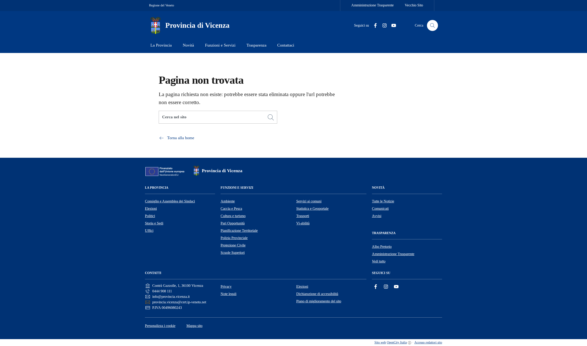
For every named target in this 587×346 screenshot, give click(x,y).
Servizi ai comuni (308, 201)
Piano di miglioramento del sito (318, 301)
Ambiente (228, 201)
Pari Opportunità (233, 223)
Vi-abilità (303, 223)
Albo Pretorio (382, 247)
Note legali (228, 294)
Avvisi (376, 216)
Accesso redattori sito (428, 342)
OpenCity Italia (397, 342)
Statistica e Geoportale (312, 208)
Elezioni (151, 208)
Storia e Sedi (154, 223)
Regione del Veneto (161, 5)
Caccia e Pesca (231, 208)
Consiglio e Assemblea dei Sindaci (170, 201)
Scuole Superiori (233, 253)
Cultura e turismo (233, 216)
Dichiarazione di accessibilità (317, 294)
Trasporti (302, 216)
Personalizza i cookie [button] (160, 326)
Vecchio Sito (414, 5)
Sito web (380, 342)
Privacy (226, 286)
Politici (150, 216)
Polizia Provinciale (234, 238)
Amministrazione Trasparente (372, 5)
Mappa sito (194, 326)
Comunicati (380, 208)
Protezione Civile (233, 245)
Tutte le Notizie (383, 201)
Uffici (149, 231)
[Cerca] (270, 117)
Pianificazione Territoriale (239, 231)
